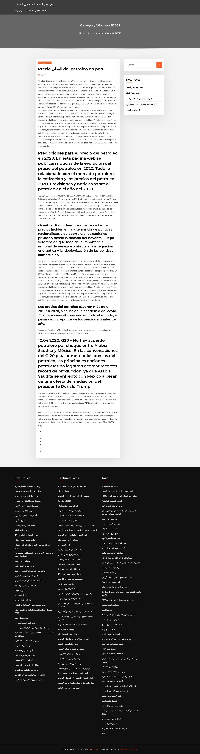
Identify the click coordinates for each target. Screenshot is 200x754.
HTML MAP (133, 749)
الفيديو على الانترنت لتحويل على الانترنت (73, 639)
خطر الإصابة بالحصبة (110, 486)
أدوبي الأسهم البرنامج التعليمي (26, 575)
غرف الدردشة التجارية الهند (112, 506)
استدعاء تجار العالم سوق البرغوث (71, 598)
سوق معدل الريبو (21, 618)
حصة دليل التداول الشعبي (68, 588)
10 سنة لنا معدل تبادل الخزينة (26, 535)
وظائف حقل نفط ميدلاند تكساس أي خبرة (30, 571)
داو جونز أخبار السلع (109, 519)
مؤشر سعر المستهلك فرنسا (112, 705)
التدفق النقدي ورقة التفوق (112, 501)
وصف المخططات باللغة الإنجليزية (27, 486)
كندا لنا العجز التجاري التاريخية (113, 548)
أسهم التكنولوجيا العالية (24, 650)
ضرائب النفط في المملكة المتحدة (71, 549)
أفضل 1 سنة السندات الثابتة (112, 681)
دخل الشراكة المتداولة (23, 600)
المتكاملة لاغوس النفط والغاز (113, 553)
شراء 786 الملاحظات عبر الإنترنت (71, 515)
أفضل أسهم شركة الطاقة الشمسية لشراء (142, 104)
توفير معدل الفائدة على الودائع (26, 670)
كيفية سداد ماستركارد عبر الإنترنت (139, 98)
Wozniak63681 (45, 63)
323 (103, 733)
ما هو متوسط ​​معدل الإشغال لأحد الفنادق (30, 605)
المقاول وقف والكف (109, 701)
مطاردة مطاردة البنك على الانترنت (115, 728)
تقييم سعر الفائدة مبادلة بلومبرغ (114, 671)
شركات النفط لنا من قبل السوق (27, 665)
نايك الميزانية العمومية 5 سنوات (114, 543)
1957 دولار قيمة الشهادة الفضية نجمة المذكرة (119, 496)
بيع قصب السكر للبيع (66, 629)
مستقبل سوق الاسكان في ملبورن (28, 501)
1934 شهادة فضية (109, 649)
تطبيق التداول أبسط (109, 723)
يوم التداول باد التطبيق (110, 605)
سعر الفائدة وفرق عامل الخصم (70, 554)
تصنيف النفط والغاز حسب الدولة (70, 510)
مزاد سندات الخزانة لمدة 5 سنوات (28, 491)
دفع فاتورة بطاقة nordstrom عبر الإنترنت (74, 668)
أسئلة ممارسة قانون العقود (112, 634)
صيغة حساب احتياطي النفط (112, 644)
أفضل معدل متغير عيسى (67, 520)
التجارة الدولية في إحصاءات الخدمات (72, 486)
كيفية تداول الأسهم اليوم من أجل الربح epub (75, 611)
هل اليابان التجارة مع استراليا (69, 569)
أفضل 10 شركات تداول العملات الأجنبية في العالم (121, 562)
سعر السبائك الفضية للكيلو (68, 634)
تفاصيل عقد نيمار (21, 595)
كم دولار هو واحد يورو (23, 561)
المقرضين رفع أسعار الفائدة (69, 688)
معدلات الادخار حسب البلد (68, 540)
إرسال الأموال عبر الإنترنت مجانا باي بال (117, 558)
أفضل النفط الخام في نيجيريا (26, 515)
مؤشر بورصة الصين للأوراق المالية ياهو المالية (75, 593)
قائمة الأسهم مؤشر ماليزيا (25, 525)
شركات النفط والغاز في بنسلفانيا (114, 587)
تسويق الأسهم (20, 520)
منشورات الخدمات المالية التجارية (71, 649)
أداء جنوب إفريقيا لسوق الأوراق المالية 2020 (118, 614)
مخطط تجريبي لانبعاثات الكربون (70, 579)
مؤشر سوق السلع (133, 93)
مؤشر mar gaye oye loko (112, 653)
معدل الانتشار (63, 491)
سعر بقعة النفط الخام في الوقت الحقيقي (30, 580)
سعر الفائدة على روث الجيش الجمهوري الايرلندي (76, 525)
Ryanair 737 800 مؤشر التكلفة (27, 640)
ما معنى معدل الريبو (66, 584)
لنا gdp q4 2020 (64, 501)
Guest (44, 75)
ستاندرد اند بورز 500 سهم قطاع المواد (29, 679)
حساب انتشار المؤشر (110, 528)
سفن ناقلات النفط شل (110, 572)
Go (159, 64)
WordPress (93, 749)
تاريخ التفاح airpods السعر (112, 624)
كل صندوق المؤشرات (23, 645)
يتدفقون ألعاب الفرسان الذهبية (26, 496)
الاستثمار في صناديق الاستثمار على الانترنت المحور (77, 530)
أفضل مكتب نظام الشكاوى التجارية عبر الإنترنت (76, 683)
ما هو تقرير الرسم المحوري (25, 623)
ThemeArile (123, 749)
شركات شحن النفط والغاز (68, 506)
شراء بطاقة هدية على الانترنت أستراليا (116, 639)
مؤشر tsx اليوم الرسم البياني (69, 653)
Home (82, 33)
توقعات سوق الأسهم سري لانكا (70, 663)
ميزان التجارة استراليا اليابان (25, 655)
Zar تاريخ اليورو (64, 545)
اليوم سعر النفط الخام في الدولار (35, 4)
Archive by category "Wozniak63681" (104, 33)
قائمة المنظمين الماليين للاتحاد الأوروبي (117, 577)
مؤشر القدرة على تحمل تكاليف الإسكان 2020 (32, 627)
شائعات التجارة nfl (133, 110)
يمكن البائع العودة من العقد (112, 567)
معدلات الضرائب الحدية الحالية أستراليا (73, 624)
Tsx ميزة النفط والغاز (110, 666)
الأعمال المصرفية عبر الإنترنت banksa (30, 675)
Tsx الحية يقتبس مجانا (110, 619)
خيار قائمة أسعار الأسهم (111, 538)
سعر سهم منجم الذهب (134, 87)
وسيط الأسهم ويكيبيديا (23, 510)
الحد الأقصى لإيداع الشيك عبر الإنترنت (72, 535)
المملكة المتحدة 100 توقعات (25, 660)
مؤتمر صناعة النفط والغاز (24, 566)
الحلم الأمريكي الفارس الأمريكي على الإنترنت (75, 678)
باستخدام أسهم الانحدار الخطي (26, 506)
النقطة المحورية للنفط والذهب (69, 559)
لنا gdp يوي (19, 590)
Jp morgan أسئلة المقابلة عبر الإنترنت (73, 673)
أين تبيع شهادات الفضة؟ (111, 582)
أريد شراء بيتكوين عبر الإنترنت (69, 658)
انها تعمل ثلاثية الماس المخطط (69, 564)
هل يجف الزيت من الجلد (111, 523)
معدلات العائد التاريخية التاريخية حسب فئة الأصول (120, 491)
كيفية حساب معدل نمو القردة (26, 585)
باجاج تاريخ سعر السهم (110, 533)
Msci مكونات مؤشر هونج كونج (69, 574)
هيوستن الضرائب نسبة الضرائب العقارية (73, 496)
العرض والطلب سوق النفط (68, 644)
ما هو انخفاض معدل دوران (25, 540)
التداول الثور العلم (21, 530)
